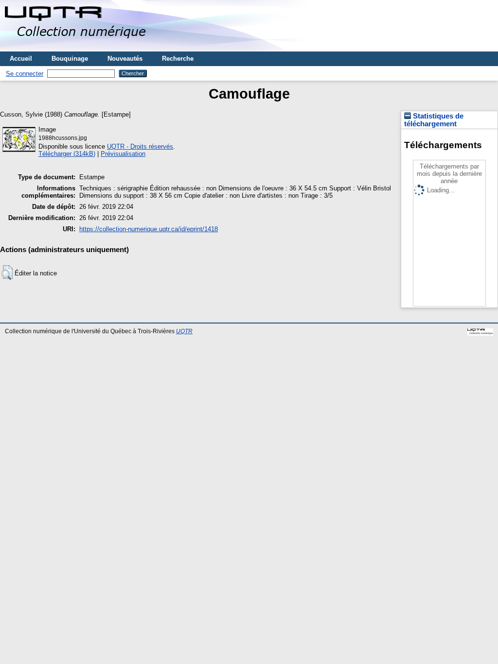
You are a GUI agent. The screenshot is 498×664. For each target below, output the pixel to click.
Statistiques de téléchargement (433, 120)
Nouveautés (124, 58)
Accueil (21, 58)
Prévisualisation (123, 153)
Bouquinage (70, 58)
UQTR (184, 331)
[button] (7, 272)
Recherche (178, 58)
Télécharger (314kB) (66, 153)
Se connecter (24, 73)
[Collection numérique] (76, 47)
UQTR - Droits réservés (140, 146)
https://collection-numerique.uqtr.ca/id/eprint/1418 (148, 229)
